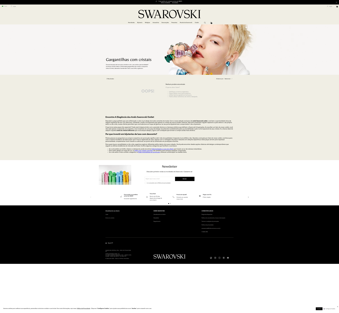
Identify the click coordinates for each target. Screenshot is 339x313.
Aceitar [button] (319, 308)
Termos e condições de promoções (210, 221)
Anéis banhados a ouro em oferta (162, 149)
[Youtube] (228, 258)
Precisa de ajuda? (182, 194)
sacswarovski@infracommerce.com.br (211, 228)
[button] (329, 308)
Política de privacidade (207, 224)
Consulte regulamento (130, 198)
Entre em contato (109, 217)
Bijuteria (139, 22)
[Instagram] (215, 258)
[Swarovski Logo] (169, 256)
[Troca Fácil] (147, 197)
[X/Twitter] (219, 258)
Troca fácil (153, 193)
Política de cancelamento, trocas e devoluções (213, 217)
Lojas (106, 214)
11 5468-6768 (205, 231)
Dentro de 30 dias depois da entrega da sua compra (156, 198)
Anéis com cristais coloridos (143, 150)
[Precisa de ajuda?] (173, 197)
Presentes (174, 22)
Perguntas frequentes (207, 214)
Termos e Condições (169, 3)
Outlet (197, 22)
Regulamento (157, 221)
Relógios (147, 22)
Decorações (165, 22)
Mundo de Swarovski (186, 22)
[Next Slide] (248, 197)
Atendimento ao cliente (160, 214)
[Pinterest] (223, 258)
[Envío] (121, 197)
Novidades (131, 22)
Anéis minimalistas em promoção (149, 152)
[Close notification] (335, 301)
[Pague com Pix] (200, 196)
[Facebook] (211, 258)
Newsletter (156, 217)
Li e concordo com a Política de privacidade (159, 183)
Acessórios (156, 22)
